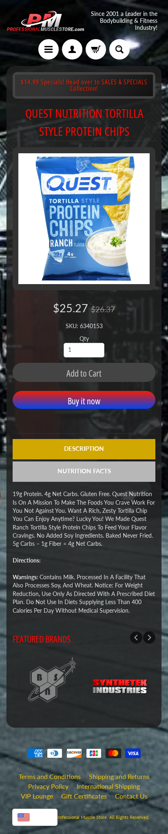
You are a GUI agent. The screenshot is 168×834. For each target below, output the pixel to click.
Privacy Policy (48, 786)
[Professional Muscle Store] (45, 21)
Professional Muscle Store (81, 817)
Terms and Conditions (50, 776)
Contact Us (131, 796)
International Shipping (108, 786)
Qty (84, 338)
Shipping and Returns (119, 776)
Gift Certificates (84, 796)
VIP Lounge (37, 796)
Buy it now (84, 401)
